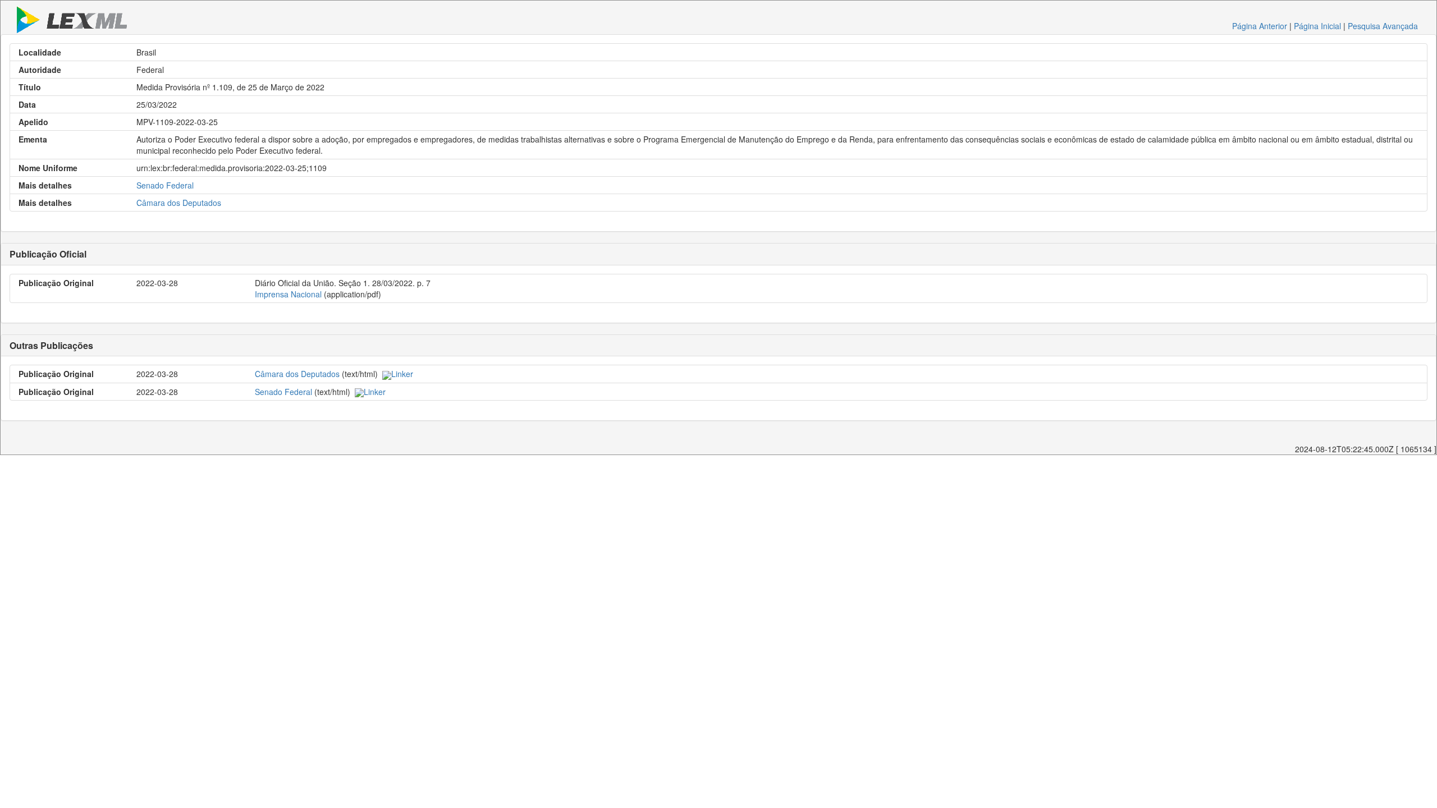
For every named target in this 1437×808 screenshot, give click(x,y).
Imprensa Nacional (288, 294)
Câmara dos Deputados (178, 202)
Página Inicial (1317, 25)
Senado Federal (165, 185)
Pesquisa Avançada (1383, 25)
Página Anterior (1259, 25)
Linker (402, 373)
